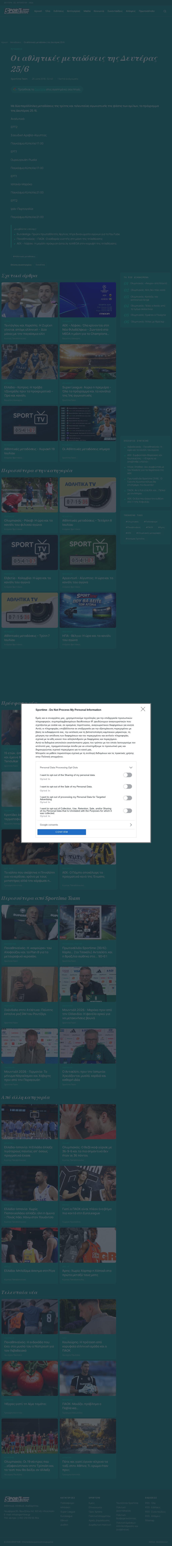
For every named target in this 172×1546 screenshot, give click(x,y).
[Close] (144, 710)
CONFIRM (62, 832)
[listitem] (86, 767)
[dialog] (86, 773)
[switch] (127, 775)
